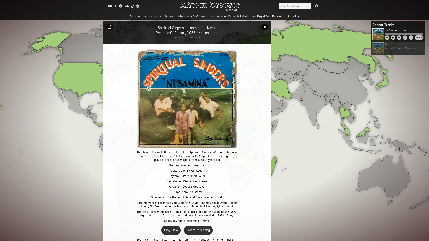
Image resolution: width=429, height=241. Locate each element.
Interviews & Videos (191, 16)
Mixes (169, 16)
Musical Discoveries (144, 16)
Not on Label (208, 33)
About (292, 16)
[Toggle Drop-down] (160, 16)
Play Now (171, 230)
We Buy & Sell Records (268, 16)
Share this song (198, 230)
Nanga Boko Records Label (228, 16)
